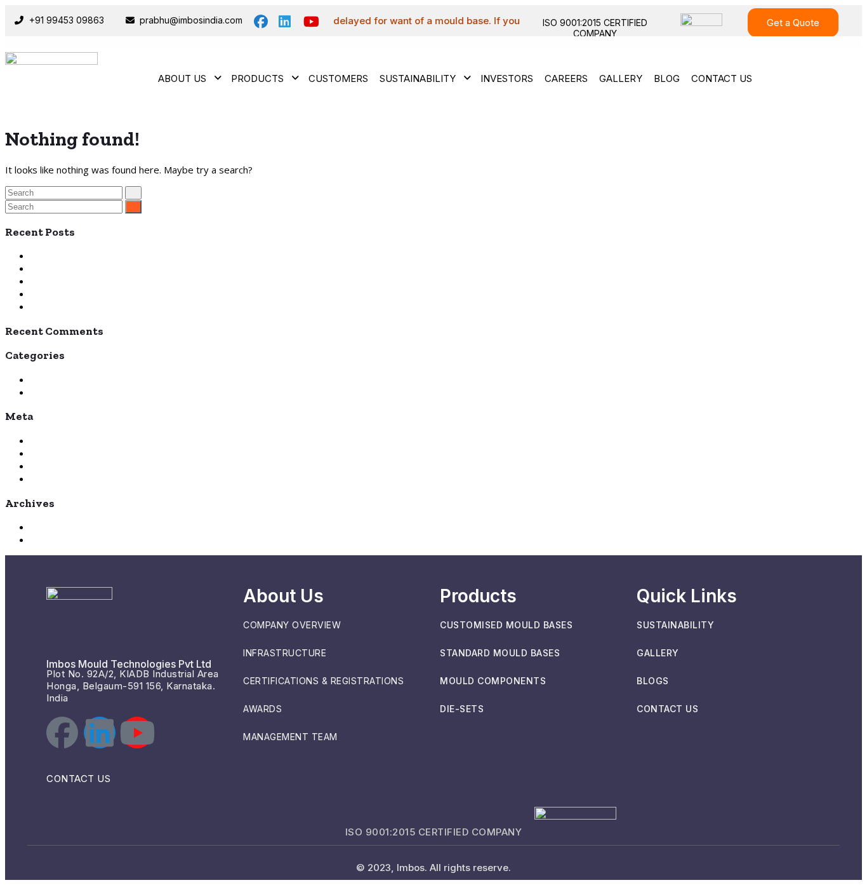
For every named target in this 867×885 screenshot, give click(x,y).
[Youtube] (137, 732)
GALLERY (658, 652)
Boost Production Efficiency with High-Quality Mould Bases (159, 268)
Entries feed (57, 453)
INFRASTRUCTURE (284, 652)
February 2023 (62, 539)
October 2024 (61, 526)
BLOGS (653, 680)
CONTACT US (78, 779)
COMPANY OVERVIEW (292, 624)
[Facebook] (62, 732)
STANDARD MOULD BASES (500, 652)
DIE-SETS (462, 708)
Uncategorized (62, 392)
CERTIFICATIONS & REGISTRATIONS (323, 680)
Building (47, 379)
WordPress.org (64, 478)
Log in (43, 440)
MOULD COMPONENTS (493, 680)
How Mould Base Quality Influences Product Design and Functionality (180, 255)
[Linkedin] (100, 732)
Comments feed (65, 465)
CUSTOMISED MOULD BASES (506, 624)
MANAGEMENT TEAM (290, 736)
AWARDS (262, 708)
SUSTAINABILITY (675, 624)
